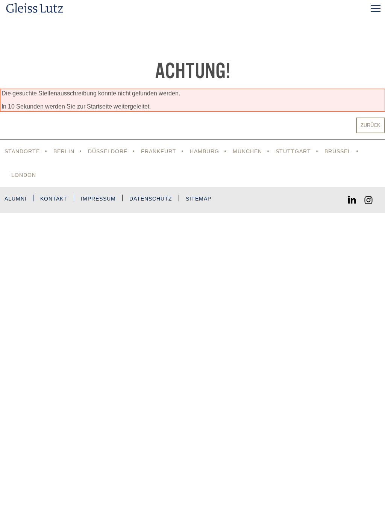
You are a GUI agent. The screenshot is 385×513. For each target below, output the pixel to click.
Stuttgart (293, 151)
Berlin (63, 151)
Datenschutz (150, 199)
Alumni (16, 199)
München (247, 151)
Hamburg (204, 151)
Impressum (98, 199)
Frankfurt (158, 151)
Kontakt (53, 199)
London (23, 175)
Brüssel (337, 151)
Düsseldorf (107, 151)
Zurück (370, 125)
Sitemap (198, 199)
